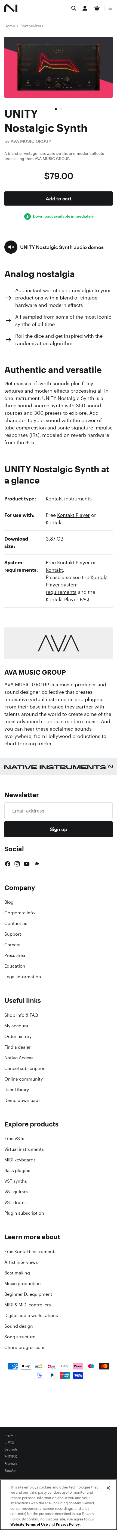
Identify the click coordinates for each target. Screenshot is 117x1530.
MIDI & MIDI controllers (27, 1305)
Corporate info (19, 913)
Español (10, 1470)
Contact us (15, 923)
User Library (16, 1089)
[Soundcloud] (36, 864)
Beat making (17, 1273)
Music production (22, 1283)
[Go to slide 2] (61, 109)
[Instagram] (17, 864)
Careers (12, 944)
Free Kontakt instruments (30, 1251)
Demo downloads (22, 1100)
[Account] (85, 8)
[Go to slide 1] (55, 109)
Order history (18, 1036)
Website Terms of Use (29, 1524)
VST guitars (16, 1192)
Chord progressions (24, 1347)
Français (10, 1463)
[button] (54, 247)
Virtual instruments (24, 1149)
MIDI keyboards (20, 1160)
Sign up (58, 829)
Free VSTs (14, 1138)
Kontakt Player (73, 514)
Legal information (22, 976)
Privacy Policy (68, 1524)
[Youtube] (26, 864)
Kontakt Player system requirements (77, 584)
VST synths (15, 1181)
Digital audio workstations (31, 1315)
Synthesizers (32, 26)
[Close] (108, 1488)
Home (9, 26)
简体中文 (10, 1456)
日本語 (9, 1442)
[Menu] (110, 8)
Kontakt (54, 522)
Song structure (19, 1337)
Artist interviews (21, 1262)
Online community (23, 1079)
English (10, 1435)
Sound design (18, 1326)
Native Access (18, 1057)
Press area (14, 955)
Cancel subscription (25, 1068)
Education (14, 966)
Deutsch (10, 1449)
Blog (9, 902)
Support (12, 934)
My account (16, 1026)
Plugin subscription (24, 1213)
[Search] (74, 8)
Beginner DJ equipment (28, 1294)
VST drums (15, 1202)
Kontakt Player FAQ (67, 599)
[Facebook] (7, 864)
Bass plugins (17, 1170)
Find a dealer (17, 1047)
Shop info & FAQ (21, 1015)
